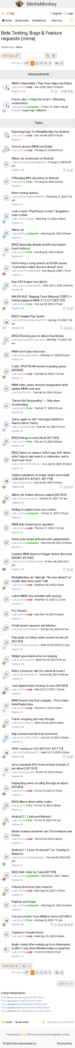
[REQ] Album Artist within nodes (32, 802)
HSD (28, 392)
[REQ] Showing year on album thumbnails (38, 336)
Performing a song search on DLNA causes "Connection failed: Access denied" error (39, 265)
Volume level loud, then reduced (32, 887)
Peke (29, 181)
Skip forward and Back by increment (34, 734)
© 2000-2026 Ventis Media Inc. (20, 1043)
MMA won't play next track (28, 351)
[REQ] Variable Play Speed (28, 316)
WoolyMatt (32, 629)
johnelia (30, 426)
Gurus (19, 47)
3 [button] (41, 63)
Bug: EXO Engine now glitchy (29, 282)
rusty (29, 87)
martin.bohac (33, 285)
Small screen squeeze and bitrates (34, 625)
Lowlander (32, 106)
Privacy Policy (64, 1043)
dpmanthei (32, 355)
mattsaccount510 (36, 320)
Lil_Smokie (32, 645)
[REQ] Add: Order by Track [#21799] (34, 872)
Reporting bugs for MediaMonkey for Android (40, 131)
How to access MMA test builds (32, 146)
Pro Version (19, 611)
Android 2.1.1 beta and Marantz (31, 816)
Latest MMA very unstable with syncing (36, 596)
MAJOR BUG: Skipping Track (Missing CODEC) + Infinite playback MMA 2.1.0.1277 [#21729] (42, 298)
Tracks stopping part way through (33, 719)
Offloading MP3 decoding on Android (35, 178)
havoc (29, 722)
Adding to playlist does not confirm (34, 509)
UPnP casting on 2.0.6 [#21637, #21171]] (37, 748)
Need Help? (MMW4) (34, 110)
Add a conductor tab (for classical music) (38, 671)
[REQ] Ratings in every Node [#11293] (35, 438)
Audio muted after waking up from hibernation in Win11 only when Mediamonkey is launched (41, 946)
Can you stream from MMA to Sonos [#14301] (41, 916)
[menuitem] (10, 13)
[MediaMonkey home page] (19, 4)
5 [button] (50, 63)
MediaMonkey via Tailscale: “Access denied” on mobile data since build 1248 (41, 579)
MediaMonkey (42, 4)
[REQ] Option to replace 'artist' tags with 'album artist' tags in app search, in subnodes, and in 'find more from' (41, 456)
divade (30, 218)
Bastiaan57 (32, 752)
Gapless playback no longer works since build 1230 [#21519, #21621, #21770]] (40, 477)
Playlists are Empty (24, 902)
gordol (30, 659)
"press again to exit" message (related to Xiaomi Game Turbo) (38, 421)
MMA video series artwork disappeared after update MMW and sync (40, 387)
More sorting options (25, 193)
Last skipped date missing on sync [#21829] (40, 685)
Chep (29, 482)
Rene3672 (31, 674)
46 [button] (56, 63)
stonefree (31, 498)
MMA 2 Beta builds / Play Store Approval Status (42, 83)
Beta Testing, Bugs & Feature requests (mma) (31, 35)
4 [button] (45, 63)
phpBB (24, 1034)
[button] (27, 63)
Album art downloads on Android (33, 158)
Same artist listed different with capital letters (41, 539)
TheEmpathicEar (35, 196)
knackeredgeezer (36, 162)
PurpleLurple (33, 270)
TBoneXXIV (32, 737)
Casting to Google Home (27, 932)
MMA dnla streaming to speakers (33, 524)
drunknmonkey (34, 561)
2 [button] (37, 63)
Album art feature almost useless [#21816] (39, 495)
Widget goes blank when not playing (34, 656)
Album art (18, 230)
